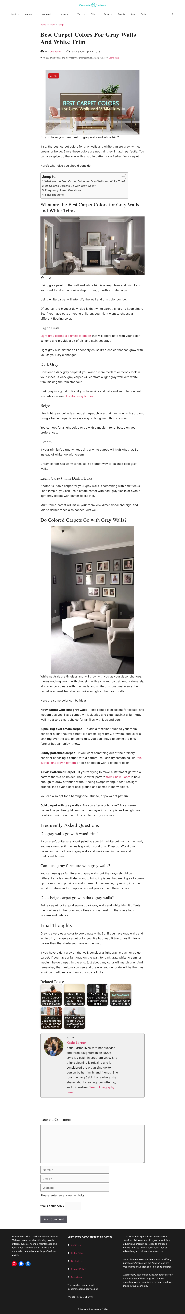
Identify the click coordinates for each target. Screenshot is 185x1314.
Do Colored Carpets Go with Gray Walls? (70, 185)
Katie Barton (55, 51)
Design (61, 24)
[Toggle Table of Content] (122, 176)
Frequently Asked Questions (63, 190)
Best (133, 14)
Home (43, 24)
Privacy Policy (78, 1269)
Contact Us (77, 1261)
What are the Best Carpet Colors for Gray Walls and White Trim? (85, 181)
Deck (13, 14)
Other (106, 14)
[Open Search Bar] (172, 14)
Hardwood (46, 14)
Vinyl (79, 14)
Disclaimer (76, 1277)
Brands (121, 14)
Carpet (28, 14)
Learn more (114, 58)
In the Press (77, 1253)
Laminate (64, 14)
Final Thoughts (54, 194)
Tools (143, 14)
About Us (76, 1245)
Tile (93, 14)
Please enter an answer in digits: (62, 1195)
